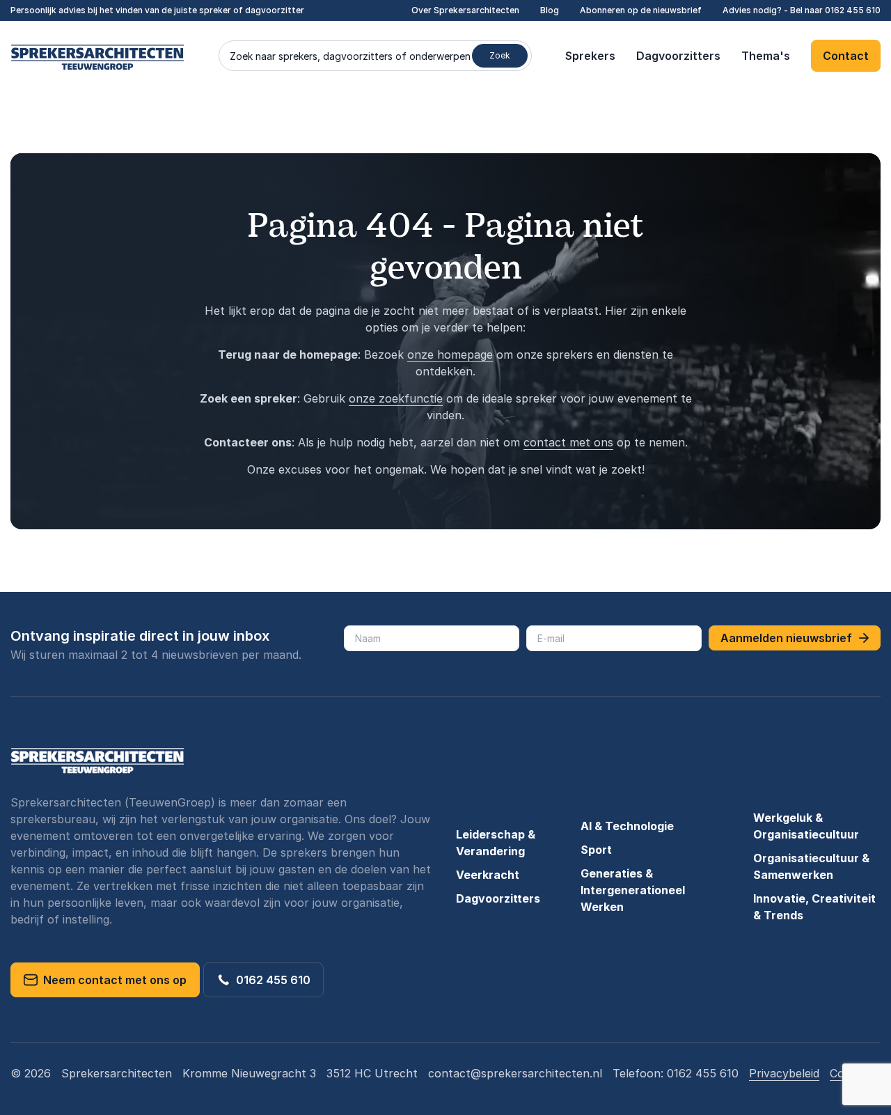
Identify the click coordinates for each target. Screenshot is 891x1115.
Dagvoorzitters (678, 56)
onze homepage (450, 354)
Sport (596, 850)
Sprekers (590, 56)
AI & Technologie (627, 826)
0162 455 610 (853, 10)
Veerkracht (487, 875)
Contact (846, 56)
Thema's (765, 56)
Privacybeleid (784, 1073)
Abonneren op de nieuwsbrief (641, 10)
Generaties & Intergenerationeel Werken (633, 890)
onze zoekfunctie (396, 398)
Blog (549, 10)
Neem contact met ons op (112, 980)
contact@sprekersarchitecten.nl (515, 1073)
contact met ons (568, 442)
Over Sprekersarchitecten (465, 10)
